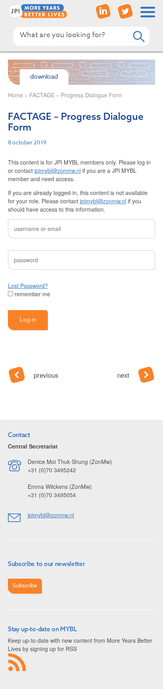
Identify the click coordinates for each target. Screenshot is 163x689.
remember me (31, 294)
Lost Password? (28, 286)
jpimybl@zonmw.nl (57, 170)
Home (15, 95)
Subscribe (25, 585)
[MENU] (147, 12)
